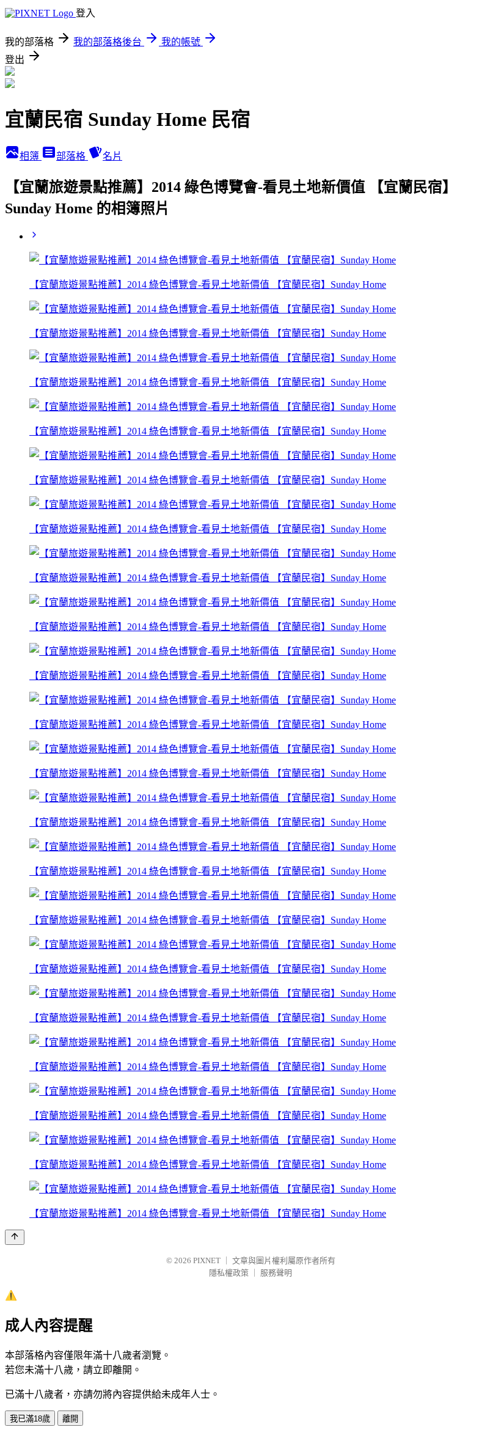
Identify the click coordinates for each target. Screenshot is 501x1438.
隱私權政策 (229, 1272)
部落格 (72, 156)
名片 (112, 156)
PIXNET (207, 1260)
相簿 (31, 156)
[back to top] (14, 1237)
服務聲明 (276, 1272)
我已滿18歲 (30, 1418)
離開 (70, 1418)
